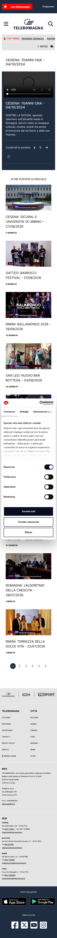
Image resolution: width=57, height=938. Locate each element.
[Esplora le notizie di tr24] (6, 24)
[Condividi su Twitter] (40, 147)
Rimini (32, 749)
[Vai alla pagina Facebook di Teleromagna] (16, 927)
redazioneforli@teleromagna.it (13, 878)
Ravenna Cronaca (33, 38)
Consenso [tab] (9, 411)
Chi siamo (6, 717)
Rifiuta (28, 532)
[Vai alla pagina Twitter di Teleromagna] (24, 925)
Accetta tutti (28, 511)
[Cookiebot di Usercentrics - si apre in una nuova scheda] (40, 403)
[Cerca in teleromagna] (50, 24)
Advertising (7, 730)
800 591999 (9, 844)
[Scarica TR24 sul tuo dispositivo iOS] (14, 901)
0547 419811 (9, 829)
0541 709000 (10, 860)
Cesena (33, 724)
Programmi (48, 6)
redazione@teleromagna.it (12, 832)
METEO (44, 46)
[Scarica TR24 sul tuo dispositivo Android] (42, 901)
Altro (33, 756)
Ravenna (34, 743)
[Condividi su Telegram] (47, 147)
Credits (5, 749)
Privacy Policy (8, 743)
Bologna (34, 717)
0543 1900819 (10, 875)
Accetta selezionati (28, 522)
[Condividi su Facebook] (34, 147)
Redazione (6, 724)
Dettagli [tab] (24, 411)
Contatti (6, 737)
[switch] (48, 476)
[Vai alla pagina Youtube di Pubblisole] (33, 927)
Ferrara (33, 730)
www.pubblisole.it (8, 804)
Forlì (32, 737)
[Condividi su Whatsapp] (9, 156)
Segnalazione (9, 756)
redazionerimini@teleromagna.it (14, 863)
